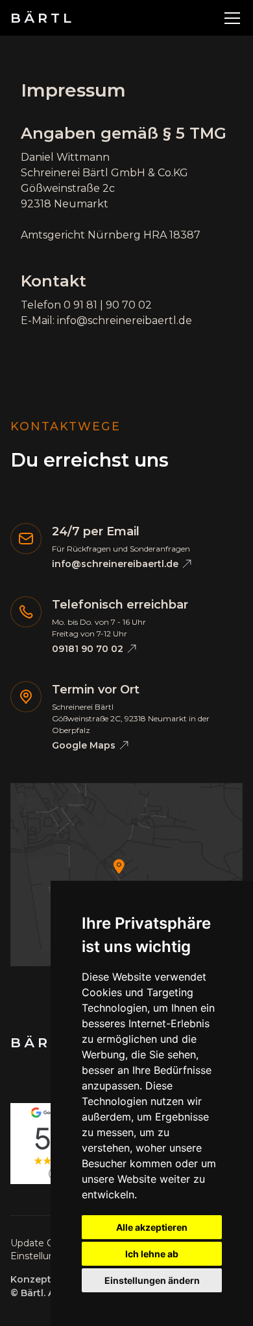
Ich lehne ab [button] (151, 1253)
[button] (230, 18)
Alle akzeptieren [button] (151, 1227)
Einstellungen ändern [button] (152, 1280)
